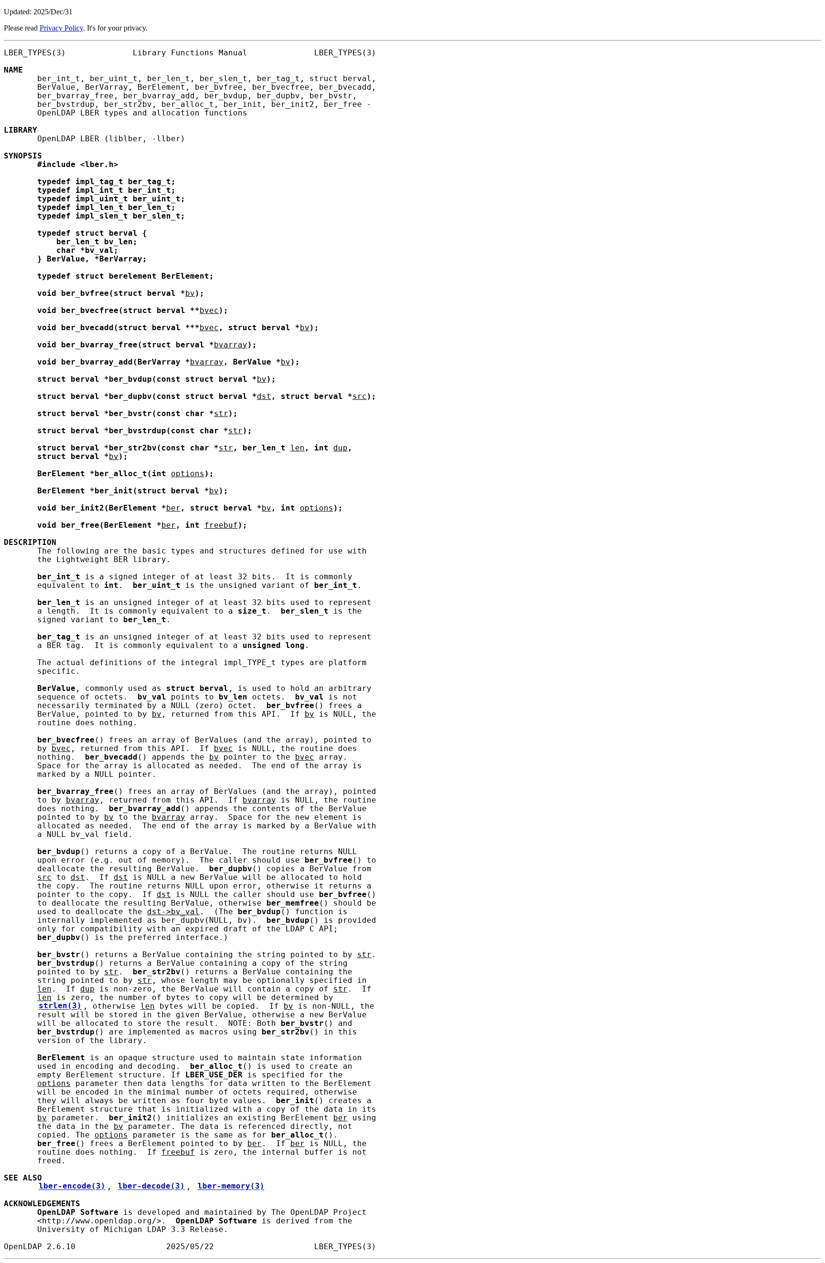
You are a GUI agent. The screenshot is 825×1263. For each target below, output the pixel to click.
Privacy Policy (61, 28)
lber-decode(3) (151, 1186)
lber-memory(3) (231, 1186)
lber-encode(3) (72, 1186)
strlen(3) (60, 1006)
